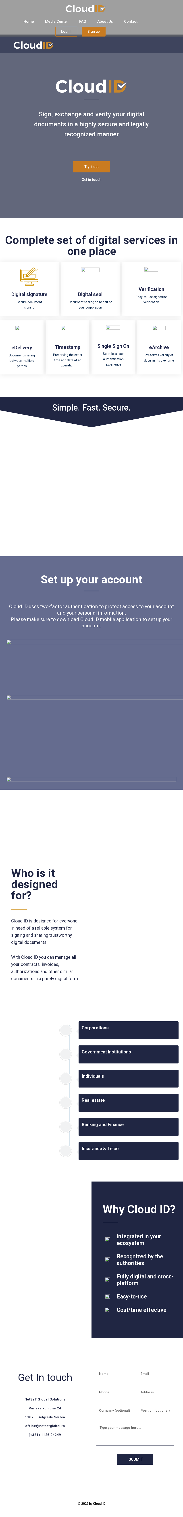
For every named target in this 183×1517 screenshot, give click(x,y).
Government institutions (106, 1052)
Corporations (95, 1027)
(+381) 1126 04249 (45, 1435)
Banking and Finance (103, 1124)
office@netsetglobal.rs (45, 1426)
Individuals (93, 1076)
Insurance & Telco (100, 1148)
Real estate (93, 1100)
